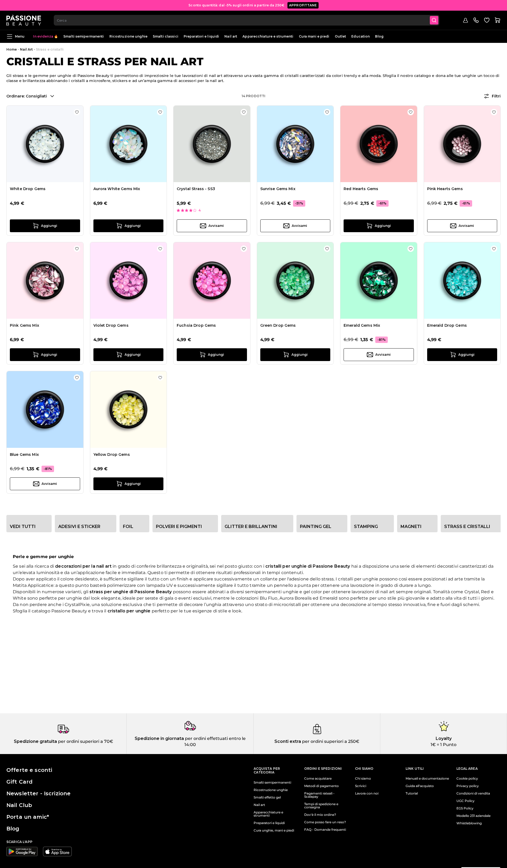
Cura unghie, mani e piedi (274, 830)
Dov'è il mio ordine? (320, 814)
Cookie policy (467, 778)
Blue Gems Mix (24, 454)
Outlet (340, 36)
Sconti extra (287, 741)
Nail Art (26, 49)
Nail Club (19, 805)
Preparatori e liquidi (201, 36)
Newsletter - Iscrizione (38, 793)
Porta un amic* (27, 817)
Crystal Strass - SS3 (196, 188)
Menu (19, 36)
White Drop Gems (28, 188)
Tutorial (412, 793)
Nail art (230, 36)
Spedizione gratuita (35, 741)
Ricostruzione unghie (128, 36)
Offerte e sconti (29, 770)
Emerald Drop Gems (447, 325)
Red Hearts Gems (361, 188)
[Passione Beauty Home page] (23, 20)
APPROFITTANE (303, 5)
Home (11, 49)
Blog (379, 36)
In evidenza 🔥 (45, 36)
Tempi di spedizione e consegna (321, 806)
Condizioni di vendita (473, 793)
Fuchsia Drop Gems (196, 325)
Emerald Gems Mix (362, 325)
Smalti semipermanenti (83, 36)
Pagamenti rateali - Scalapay (319, 795)
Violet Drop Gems (111, 325)
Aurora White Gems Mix (116, 188)
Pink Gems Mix (24, 325)
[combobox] (246, 20)
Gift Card (19, 782)
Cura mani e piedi (314, 36)
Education (360, 36)
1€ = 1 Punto (443, 744)
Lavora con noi (366, 793)
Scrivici (360, 786)
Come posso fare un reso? (325, 822)
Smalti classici (165, 36)
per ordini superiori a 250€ (330, 741)
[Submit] (434, 20)
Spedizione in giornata (159, 738)
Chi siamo (363, 778)
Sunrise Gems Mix (277, 188)
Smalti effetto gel (267, 797)
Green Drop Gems (278, 325)
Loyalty (444, 738)
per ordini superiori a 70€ (85, 741)
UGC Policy (465, 801)
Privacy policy (467, 786)
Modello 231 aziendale (473, 815)
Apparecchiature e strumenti (267, 36)
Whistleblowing (469, 823)
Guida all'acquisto (420, 786)
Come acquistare (318, 778)
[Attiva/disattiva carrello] (497, 20)
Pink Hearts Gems (445, 188)
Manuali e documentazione (427, 778)
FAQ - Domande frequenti (325, 829)
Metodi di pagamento (321, 786)
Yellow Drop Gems (111, 454)
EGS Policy (464, 808)
